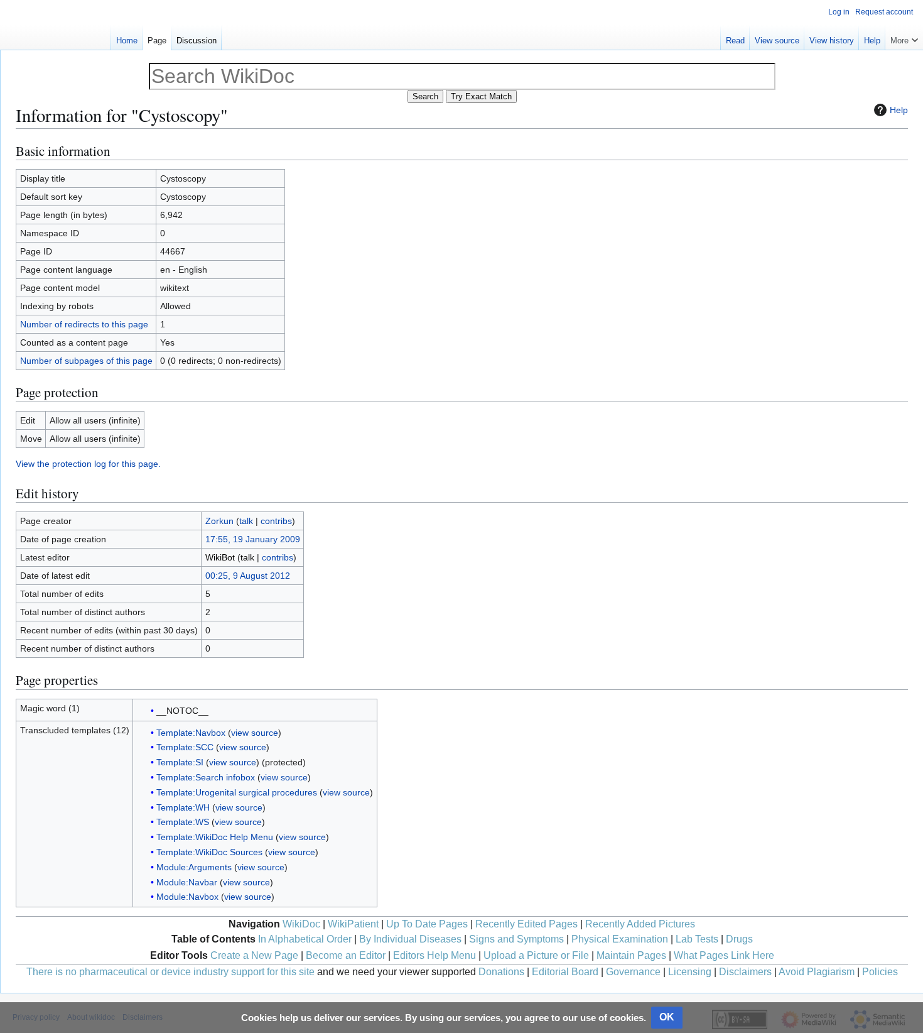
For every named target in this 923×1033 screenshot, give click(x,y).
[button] (904, 37)
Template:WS (182, 822)
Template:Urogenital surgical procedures (236, 792)
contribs (276, 521)
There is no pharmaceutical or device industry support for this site (170, 971)
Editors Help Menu (434, 955)
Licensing (689, 971)
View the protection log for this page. (88, 464)
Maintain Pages (631, 955)
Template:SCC (184, 747)
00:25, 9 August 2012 (247, 576)
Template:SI (179, 762)
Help (899, 110)
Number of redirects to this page (84, 324)
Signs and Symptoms (516, 939)
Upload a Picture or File (536, 955)
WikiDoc (301, 924)
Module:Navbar (186, 882)
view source (254, 733)
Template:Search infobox (205, 777)
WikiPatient (353, 924)
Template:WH (183, 807)
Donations (501, 971)
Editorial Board (565, 971)
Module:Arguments (194, 867)
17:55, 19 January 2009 (252, 539)
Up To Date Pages (427, 924)
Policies (880, 971)
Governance (633, 971)
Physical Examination (619, 939)
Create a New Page (254, 955)
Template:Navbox (190, 733)
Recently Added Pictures (640, 924)
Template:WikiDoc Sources (209, 852)
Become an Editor (346, 955)
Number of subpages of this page (86, 361)
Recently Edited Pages (526, 924)
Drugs (739, 939)
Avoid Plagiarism (817, 971)
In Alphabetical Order (305, 939)
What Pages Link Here (724, 955)
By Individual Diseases (410, 939)
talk (246, 521)
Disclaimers (745, 971)
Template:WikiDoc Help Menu (214, 837)
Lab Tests (697, 939)
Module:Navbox (187, 897)
